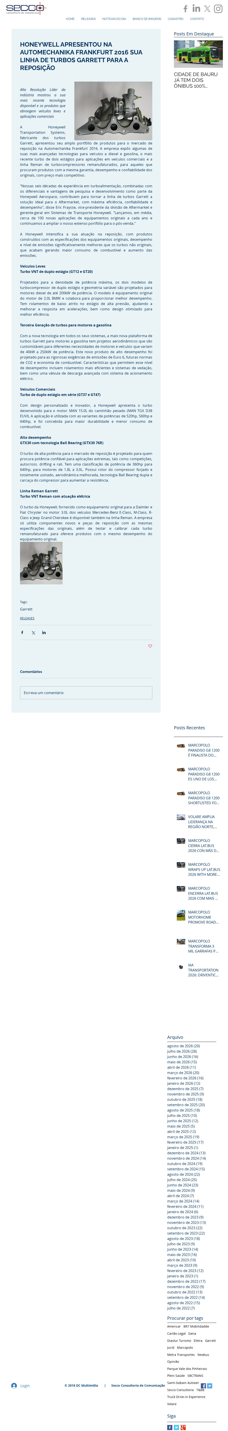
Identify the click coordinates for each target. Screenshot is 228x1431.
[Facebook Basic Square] (169, 1427)
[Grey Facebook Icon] (185, 8)
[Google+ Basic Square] (183, 1427)
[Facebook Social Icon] (203, 1385)
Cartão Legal (176, 1333)
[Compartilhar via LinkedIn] (44, 632)
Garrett (26, 609)
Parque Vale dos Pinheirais (187, 1369)
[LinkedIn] (196, 8)
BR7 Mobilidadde (196, 1326)
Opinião (173, 1361)
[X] (207, 8)
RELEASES (27, 618)
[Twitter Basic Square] (176, 1427)
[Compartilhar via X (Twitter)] (33, 632)
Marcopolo (185, 1347)
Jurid (170, 1347)
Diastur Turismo (179, 1340)
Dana (192, 1333)
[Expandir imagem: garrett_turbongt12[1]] (41, 563)
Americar (174, 1326)
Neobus (203, 1355)
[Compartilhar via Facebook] (22, 632)
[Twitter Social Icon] (209, 1385)
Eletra (198, 1340)
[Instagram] (218, 8)
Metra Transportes (181, 1355)
